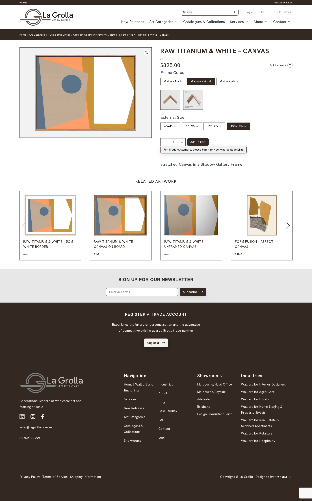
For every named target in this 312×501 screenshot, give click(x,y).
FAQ (162, 420)
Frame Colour (173, 72)
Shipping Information (85, 477)
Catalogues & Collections (204, 21)
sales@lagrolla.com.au (36, 427)
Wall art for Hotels (255, 399)
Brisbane (203, 406)
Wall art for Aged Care (258, 392)
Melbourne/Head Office (214, 384)
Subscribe (190, 292)
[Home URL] (51, 383)
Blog (162, 402)
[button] (235, 12)
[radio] (173, 81)
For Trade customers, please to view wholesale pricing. (203, 149)
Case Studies (168, 411)
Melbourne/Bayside (211, 392)
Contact (279, 21)
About (258, 21)
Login (249, 12)
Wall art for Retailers (256, 433)
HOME (23, 2)
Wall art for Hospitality (258, 441)
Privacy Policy (30, 477)
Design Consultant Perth (215, 414)
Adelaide (203, 399)
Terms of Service (55, 477)
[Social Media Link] (22, 416)
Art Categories (161, 21)
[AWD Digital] (283, 476)
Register (153, 343)
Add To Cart (197, 142)
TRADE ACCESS (282, 2)
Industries (166, 384)
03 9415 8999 (282, 12)
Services (237, 21)
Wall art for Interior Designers (263, 384)
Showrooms (132, 440)
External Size (172, 117)
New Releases (132, 21)
